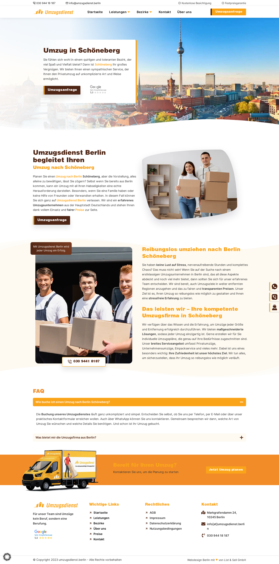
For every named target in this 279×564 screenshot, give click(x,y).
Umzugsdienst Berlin (71, 200)
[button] (7, 557)
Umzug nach (68, 176)
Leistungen (118, 12)
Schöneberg (103, 64)
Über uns (184, 12)
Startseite (95, 12)
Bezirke (143, 12)
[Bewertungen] (98, 94)
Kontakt (165, 12)
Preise (79, 210)
